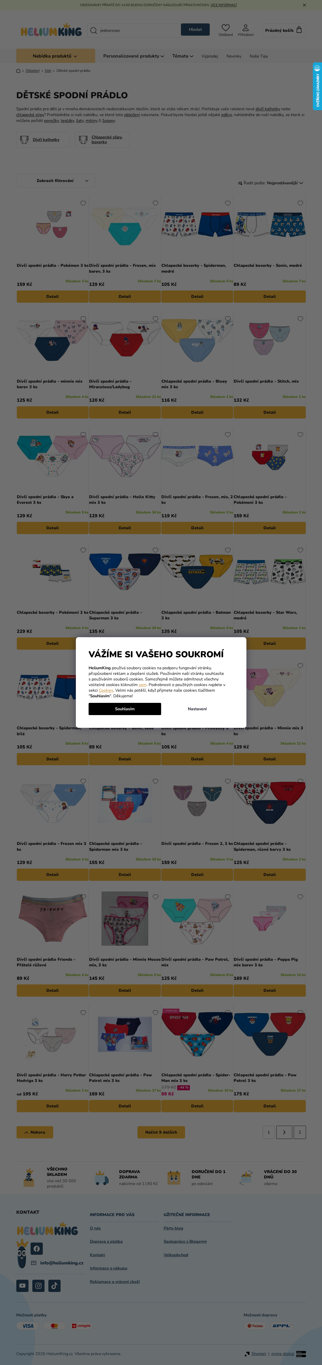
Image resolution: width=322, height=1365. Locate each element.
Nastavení (197, 709)
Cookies (106, 690)
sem (143, 685)
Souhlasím (125, 709)
